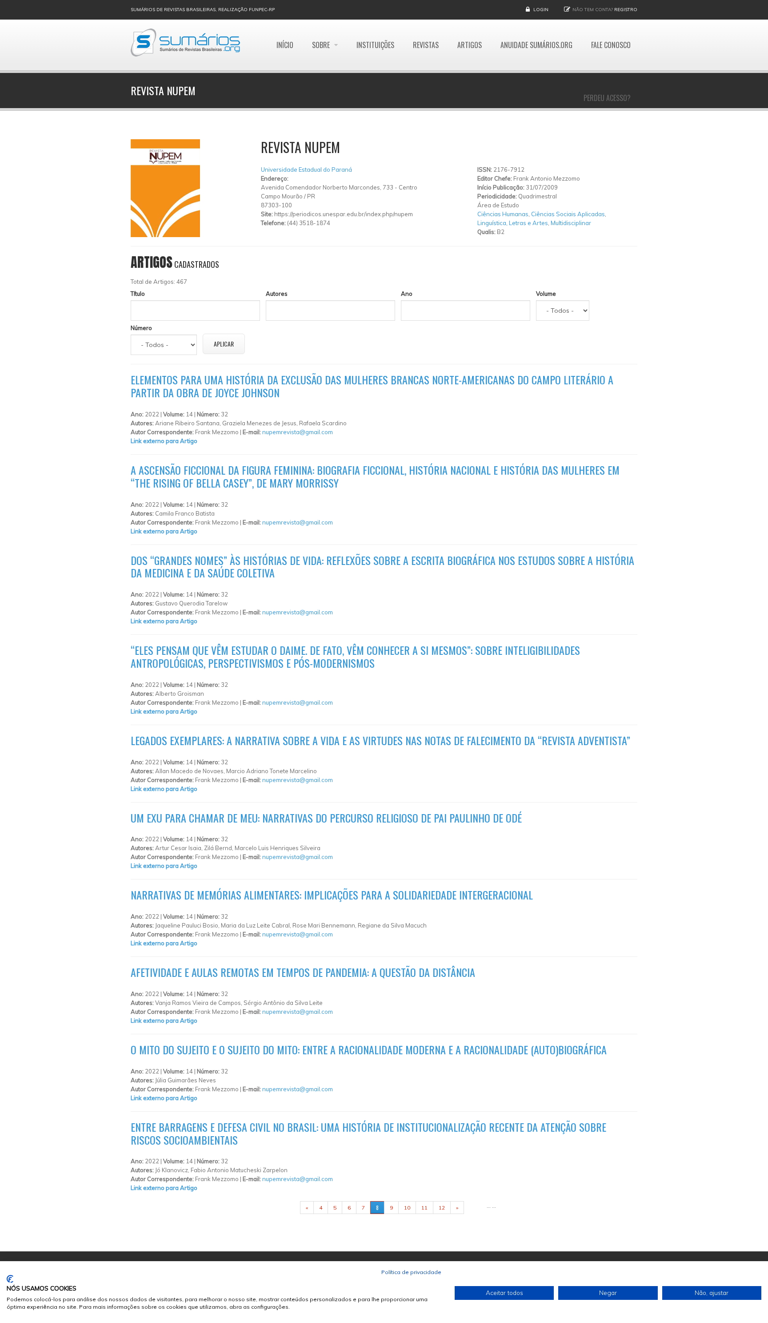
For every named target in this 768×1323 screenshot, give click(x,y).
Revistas (426, 45)
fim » (475, 1207)
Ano (406, 293)
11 (424, 1207)
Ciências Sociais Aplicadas (568, 214)
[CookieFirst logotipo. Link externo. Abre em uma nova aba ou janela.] (10, 1279)
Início (284, 45)
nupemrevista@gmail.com (297, 432)
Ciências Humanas (502, 214)
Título (138, 293)
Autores (277, 293)
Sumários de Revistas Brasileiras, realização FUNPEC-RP (203, 9)
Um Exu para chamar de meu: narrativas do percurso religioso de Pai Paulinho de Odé (326, 818)
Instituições (375, 45)
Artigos (469, 45)
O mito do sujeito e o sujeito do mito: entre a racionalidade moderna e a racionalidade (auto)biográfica (369, 1049)
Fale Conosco (611, 45)
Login (540, 9)
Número (141, 327)
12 (442, 1207)
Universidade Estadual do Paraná (306, 169)
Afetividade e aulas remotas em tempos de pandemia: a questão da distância (303, 972)
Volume (546, 293)
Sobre (322, 45)
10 (407, 1207)
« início (286, 1207)
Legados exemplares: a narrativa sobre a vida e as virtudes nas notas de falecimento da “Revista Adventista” (380, 740)
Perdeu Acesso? (607, 98)
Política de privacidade (411, 1272)
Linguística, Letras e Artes (512, 222)
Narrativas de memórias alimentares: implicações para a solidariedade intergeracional (332, 895)
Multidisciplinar (571, 222)
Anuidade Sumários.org (536, 45)
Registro (625, 9)
